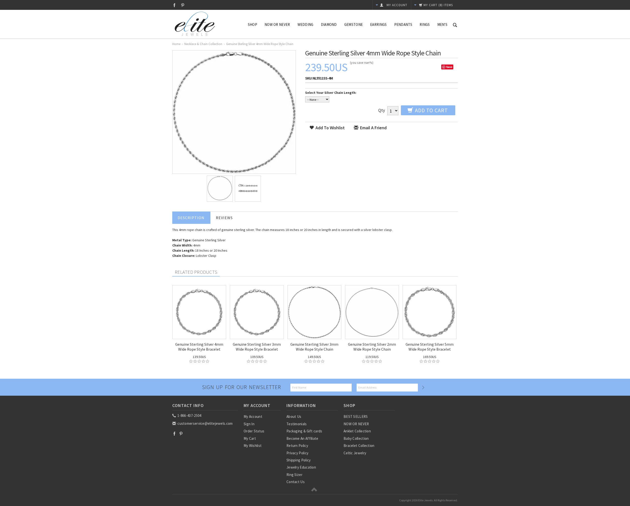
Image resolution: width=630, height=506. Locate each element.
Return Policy (297, 445)
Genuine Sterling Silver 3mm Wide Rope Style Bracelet (257, 347)
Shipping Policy (298, 460)
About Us (293, 416)
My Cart (250, 438)
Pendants (403, 24)
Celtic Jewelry (355, 453)
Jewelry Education (301, 467)
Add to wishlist (330, 128)
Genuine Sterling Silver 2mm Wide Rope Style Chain (372, 347)
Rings (425, 24)
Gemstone (353, 24)
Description (191, 217)
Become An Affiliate (302, 438)
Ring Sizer (294, 474)
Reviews (224, 217)
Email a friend (373, 128)
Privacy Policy (297, 453)
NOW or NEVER (277, 24)
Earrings (378, 24)
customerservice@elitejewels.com (205, 423)
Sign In (249, 424)
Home (176, 44)
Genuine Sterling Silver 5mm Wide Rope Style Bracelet (430, 347)
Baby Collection (356, 438)
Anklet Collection (357, 431)
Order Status (254, 431)
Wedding (306, 24)
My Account (253, 416)
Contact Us (295, 481)
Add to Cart (431, 110)
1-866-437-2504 (189, 415)
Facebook (174, 5)
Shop (252, 24)
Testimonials (296, 424)
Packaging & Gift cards (304, 431)
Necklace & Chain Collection (203, 44)
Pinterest (183, 5)
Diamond (329, 24)
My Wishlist (253, 445)
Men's (442, 24)
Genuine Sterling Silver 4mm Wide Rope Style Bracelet (199, 347)
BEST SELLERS (356, 416)
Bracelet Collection (359, 445)
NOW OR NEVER (356, 424)
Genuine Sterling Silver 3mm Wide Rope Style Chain (314, 347)
